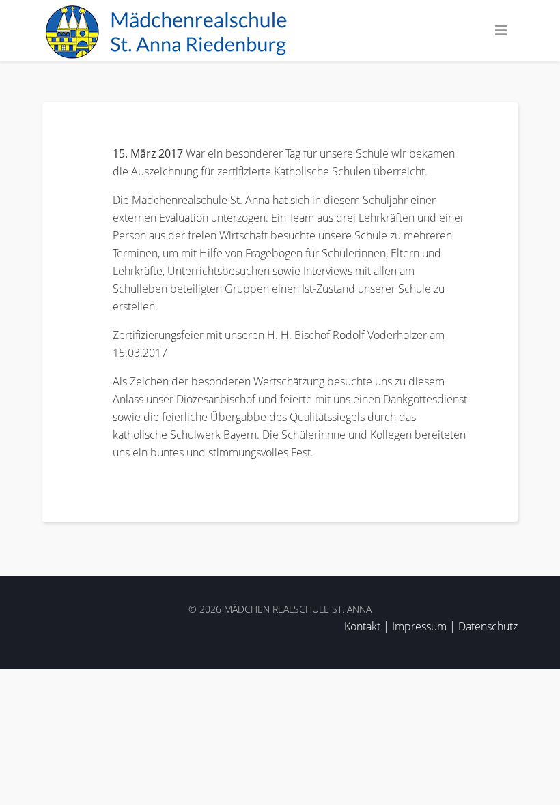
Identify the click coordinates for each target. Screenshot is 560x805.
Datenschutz (488, 626)
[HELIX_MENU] (501, 30)
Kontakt (362, 626)
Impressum (419, 626)
